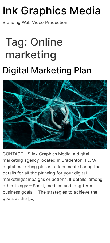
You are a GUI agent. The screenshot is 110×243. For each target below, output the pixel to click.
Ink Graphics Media (52, 10)
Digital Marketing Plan (47, 70)
